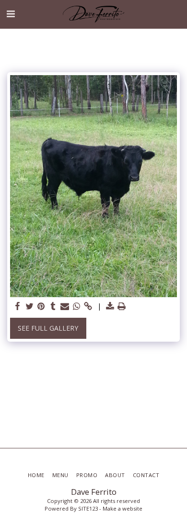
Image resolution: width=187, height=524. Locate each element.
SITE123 (88, 508)
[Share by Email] (64, 306)
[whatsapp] (76, 306)
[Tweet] (29, 306)
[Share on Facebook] (17, 306)
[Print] (121, 306)
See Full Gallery (48, 328)
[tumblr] (53, 306)
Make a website (122, 508)
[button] (10, 13)
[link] (88, 306)
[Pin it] (41, 306)
